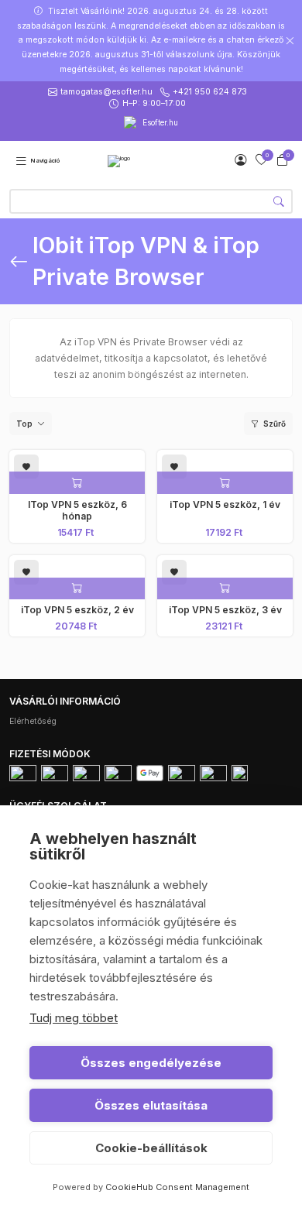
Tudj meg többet (73, 1017)
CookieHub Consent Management (177, 1187)
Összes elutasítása (151, 1105)
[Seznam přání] (261, 160)
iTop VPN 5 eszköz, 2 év (77, 610)
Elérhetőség (33, 721)
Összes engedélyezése (151, 1062)
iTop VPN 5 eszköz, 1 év (225, 504)
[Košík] (282, 160)
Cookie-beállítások (151, 1148)
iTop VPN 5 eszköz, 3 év (225, 610)
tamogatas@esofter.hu (106, 92)
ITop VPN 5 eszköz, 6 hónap (77, 510)
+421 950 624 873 (210, 92)
